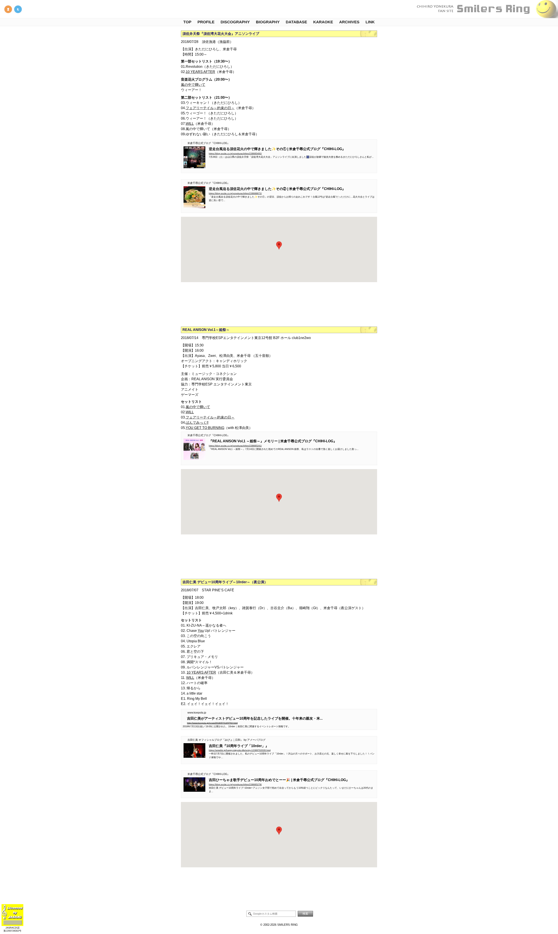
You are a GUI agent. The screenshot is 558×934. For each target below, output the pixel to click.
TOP (187, 22)
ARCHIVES (349, 22)
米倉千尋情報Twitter (18, 9)
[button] (279, 245)
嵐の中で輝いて (193, 84)
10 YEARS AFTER (200, 72)
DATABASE (296, 22)
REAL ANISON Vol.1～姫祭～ (206, 330)
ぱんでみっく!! (197, 422)
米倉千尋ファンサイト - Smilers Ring (486, 9)
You (201, 630)
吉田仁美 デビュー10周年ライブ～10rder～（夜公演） (225, 582)
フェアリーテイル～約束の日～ (210, 108)
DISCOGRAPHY (235, 22)
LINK (370, 22)
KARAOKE (323, 22)
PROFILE (205, 22)
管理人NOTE (8, 9)
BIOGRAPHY (268, 22)
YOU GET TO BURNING (205, 428)
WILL (190, 123)
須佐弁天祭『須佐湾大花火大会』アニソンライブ (220, 34)
